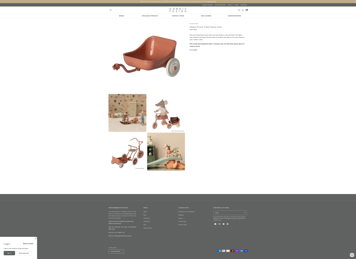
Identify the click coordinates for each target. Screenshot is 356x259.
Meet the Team (147, 228)
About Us (230, 5)
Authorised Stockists (220, 5)
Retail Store (244, 5)
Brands (121, 16)
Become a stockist (28, 243)
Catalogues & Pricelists (150, 16)
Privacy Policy (182, 221)
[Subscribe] (244, 213)
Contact (236, 5)
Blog (144, 215)
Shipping (180, 215)
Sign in (9, 253)
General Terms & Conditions (186, 212)
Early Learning (206, 16)
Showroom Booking (234, 16)
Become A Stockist (208, 5)
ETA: (191, 44)
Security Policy (182, 225)
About (145, 212)
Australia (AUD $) (115, 251)
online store (212, 1)
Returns (180, 218)
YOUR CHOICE (193, 29)
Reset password (24, 253)
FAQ (144, 225)
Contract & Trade (178, 16)
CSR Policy (146, 221)
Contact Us (146, 218)
